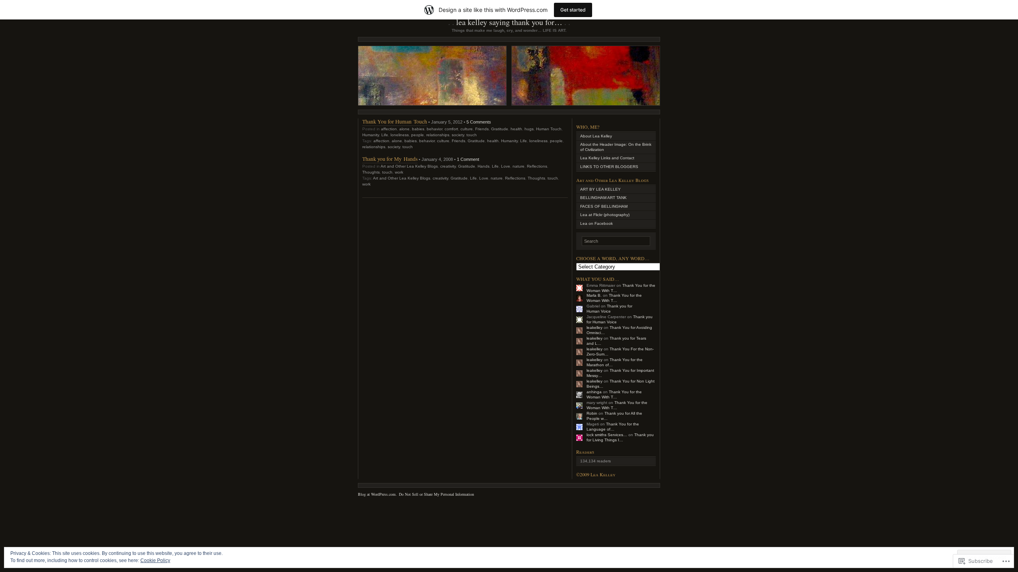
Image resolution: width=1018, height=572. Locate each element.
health (516, 129)
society (458, 135)
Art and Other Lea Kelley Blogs (409, 166)
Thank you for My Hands (390, 158)
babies (418, 129)
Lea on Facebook (596, 223)
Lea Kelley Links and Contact (607, 158)
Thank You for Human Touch (394, 121)
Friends (482, 129)
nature (519, 166)
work (399, 172)
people (417, 135)
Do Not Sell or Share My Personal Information (436, 494)
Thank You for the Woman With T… (614, 298)
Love (505, 166)
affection (389, 129)
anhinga (594, 392)
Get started (573, 10)
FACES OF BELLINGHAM (604, 206)
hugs (529, 129)
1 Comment (468, 159)
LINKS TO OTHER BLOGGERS (609, 166)
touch (471, 135)
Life (384, 135)
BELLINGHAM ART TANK (603, 197)
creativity (448, 166)
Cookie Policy (155, 560)
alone (404, 129)
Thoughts (371, 172)
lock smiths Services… (607, 435)
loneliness (399, 135)
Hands (484, 166)
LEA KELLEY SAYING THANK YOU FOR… (509, 22)
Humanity (370, 135)
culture (466, 129)
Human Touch (548, 129)
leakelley (594, 327)
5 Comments (478, 122)
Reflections (537, 166)
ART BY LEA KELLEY (600, 189)
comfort (451, 129)
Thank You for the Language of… (613, 426)
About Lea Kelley (596, 136)
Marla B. (594, 295)
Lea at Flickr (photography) (604, 215)
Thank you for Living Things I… (620, 437)
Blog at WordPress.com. (377, 494)
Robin (592, 413)
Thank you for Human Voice (609, 308)
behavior (434, 129)
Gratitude (499, 129)
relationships (437, 135)
